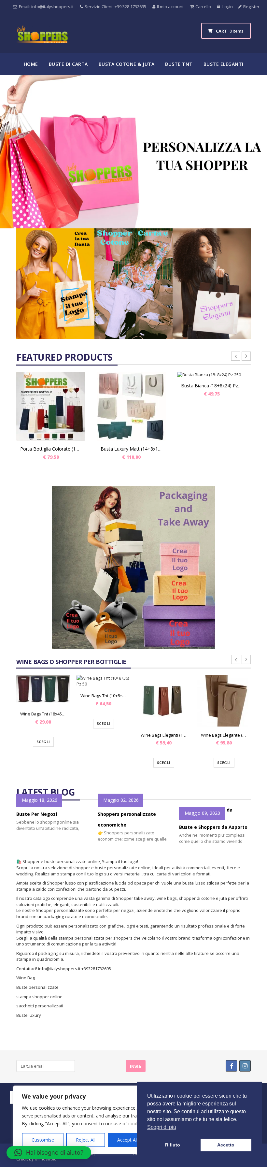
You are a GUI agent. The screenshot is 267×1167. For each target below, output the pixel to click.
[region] (84, 1120)
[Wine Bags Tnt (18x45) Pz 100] (43, 690)
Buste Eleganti (224, 64)
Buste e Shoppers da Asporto (213, 827)
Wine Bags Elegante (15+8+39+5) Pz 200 (224, 735)
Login (227, 6)
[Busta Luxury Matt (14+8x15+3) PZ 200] (131, 406)
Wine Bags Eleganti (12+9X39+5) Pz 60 (164, 735)
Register (251, 6)
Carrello (203, 6)
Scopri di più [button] (161, 1127)
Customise (43, 1140)
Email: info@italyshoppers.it (46, 6)
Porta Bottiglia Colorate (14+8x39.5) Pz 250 (50, 449)
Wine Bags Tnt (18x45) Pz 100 (43, 714)
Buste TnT (179, 64)
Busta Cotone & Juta (127, 64)
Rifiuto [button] (172, 1144)
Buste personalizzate (37, 987)
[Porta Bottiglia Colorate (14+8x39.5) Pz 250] (50, 406)
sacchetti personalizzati (40, 1006)
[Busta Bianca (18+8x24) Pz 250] (211, 375)
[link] (55, 283)
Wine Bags (117, 88)
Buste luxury (28, 1015)
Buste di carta (68, 64)
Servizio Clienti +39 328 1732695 (115, 6)
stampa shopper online (39, 997)
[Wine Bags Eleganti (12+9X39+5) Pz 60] (163, 701)
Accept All (127, 1140)
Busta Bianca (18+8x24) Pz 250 (211, 385)
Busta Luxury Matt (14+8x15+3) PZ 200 (131, 449)
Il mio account (170, 6)
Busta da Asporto (69, 88)
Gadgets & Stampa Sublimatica (181, 88)
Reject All (85, 1140)
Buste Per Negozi (36, 814)
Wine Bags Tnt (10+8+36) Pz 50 (103, 696)
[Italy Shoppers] (42, 39)
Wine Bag (25, 978)
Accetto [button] (225, 1144)
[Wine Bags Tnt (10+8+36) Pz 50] (103, 681)
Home (31, 64)
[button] (49, 1152)
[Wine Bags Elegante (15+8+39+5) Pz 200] (224, 701)
